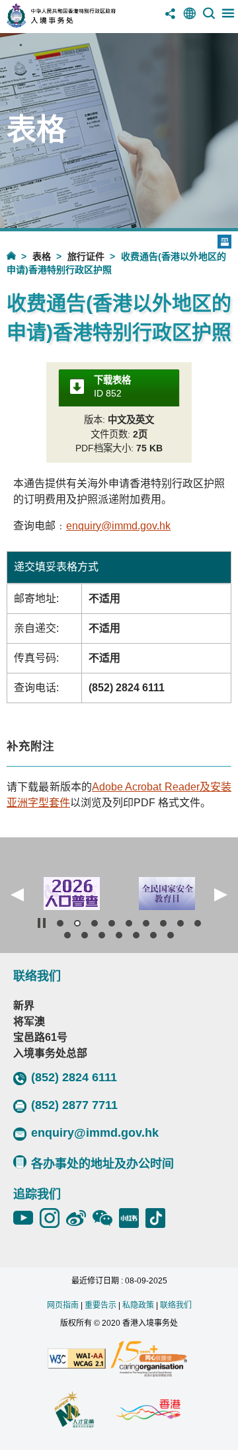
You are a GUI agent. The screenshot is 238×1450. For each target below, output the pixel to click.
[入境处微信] (106, 1218)
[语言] (189, 18)
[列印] (224, 241)
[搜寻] (209, 18)
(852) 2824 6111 (74, 1077)
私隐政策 (138, 1305)
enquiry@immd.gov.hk (118, 525)
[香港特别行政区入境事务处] (79, 24)
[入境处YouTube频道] (26, 1218)
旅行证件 (85, 256)
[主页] (19, 255)
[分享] (170, 18)
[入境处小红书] (132, 1218)
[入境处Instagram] (53, 1218)
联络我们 (176, 1305)
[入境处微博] (79, 1218)
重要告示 (100, 1305)
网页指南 (63, 1305)
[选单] (228, 18)
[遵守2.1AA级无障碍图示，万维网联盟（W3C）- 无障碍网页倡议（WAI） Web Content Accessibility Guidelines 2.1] (77, 1359)
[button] (17, 894)
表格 (41, 256)
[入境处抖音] (158, 1218)
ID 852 (112, 387)
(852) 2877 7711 (74, 1105)
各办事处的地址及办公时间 (102, 1163)
